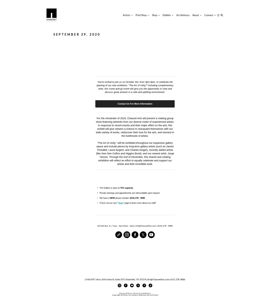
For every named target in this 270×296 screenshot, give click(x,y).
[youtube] (132, 285)
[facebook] (126, 285)
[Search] (222, 15)
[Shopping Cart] (218, 15)
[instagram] (119, 285)
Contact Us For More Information (135, 104)
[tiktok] (150, 285)
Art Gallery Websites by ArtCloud (143, 295)
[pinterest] (144, 285)
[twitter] (138, 285)
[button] (128, 15)
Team (120, 203)
